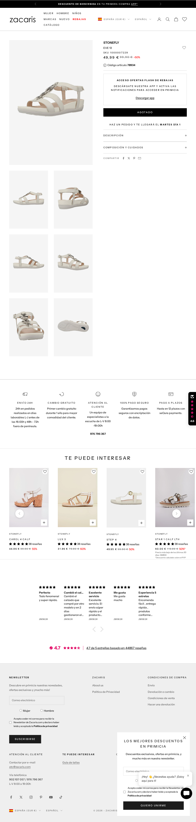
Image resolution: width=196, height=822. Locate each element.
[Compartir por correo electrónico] (139, 158)
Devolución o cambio (161, 692)
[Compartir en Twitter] (128, 158)
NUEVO (64, 19)
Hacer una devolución (161, 704)
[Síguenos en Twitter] (21, 797)
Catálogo (52, 24)
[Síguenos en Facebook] (11, 797)
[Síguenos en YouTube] (51, 797)
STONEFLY (111, 42)
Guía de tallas (71, 762)
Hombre (49, 710)
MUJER (49, 13)
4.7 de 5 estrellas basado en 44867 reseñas (116, 648)
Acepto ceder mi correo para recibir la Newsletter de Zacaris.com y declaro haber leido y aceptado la (156, 792)
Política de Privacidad (106, 692)
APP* (134, 3)
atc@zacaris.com (20, 767)
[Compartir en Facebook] (123, 158)
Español (141, 19)
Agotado (145, 112)
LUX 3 (62, 539)
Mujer (26, 710)
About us (97, 685)
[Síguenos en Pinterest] (41, 797)
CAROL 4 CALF (19, 539)
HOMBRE (63, 13)
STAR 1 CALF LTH (167, 539)
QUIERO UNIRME (153, 805)
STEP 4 (112, 539)
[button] (95, 629)
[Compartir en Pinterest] (134, 158)
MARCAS (50, 19)
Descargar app (145, 98)
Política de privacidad (140, 795)
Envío (151, 685)
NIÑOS (77, 13)
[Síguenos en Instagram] (31, 797)
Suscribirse (25, 739)
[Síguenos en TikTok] (61, 797)
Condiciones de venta (161, 698)
